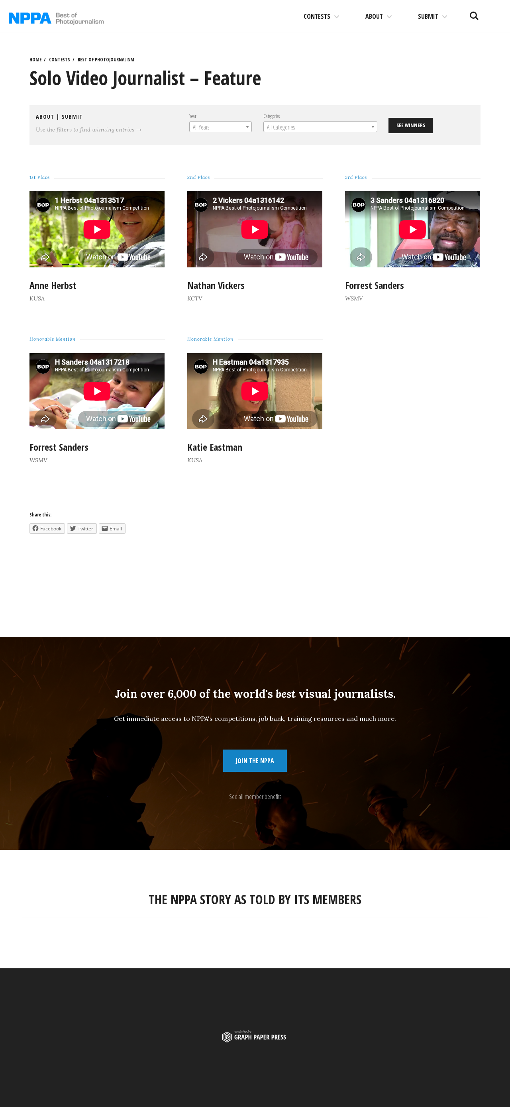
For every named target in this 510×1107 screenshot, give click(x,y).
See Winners (410, 125)
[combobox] (220, 126)
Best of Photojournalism (106, 59)
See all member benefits (255, 796)
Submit (428, 16)
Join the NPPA (255, 760)
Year (192, 116)
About (374, 16)
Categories (271, 116)
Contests (317, 16)
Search (474, 13)
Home (35, 59)
